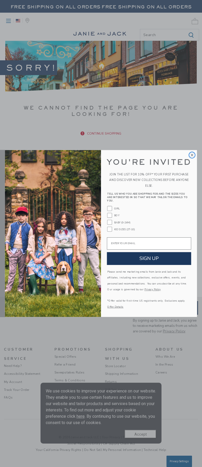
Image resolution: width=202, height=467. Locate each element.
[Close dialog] (192, 155)
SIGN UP (149, 258)
